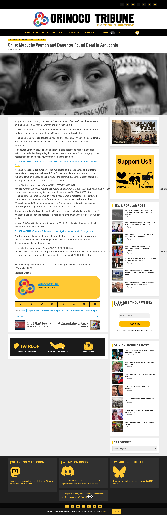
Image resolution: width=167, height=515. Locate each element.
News (35, 32)
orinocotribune (48, 284)
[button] (119, 32)
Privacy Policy (104, 511)
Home (27, 32)
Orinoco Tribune (85, 494)
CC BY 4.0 (83, 497)
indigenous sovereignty (51, 311)
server (74, 481)
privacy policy (138, 330)
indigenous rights (33, 311)
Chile (23, 311)
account (23, 484)
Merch (105, 32)
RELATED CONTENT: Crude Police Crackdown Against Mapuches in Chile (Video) (54, 231)
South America (40, 40)
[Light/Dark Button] (112, 32)
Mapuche (65, 311)
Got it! (116, 511)
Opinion (45, 32)
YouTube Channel (133, 33)
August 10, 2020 (16, 50)
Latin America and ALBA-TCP (18, 40)
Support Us (90, 32)
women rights (91, 311)
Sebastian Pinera (77, 311)
